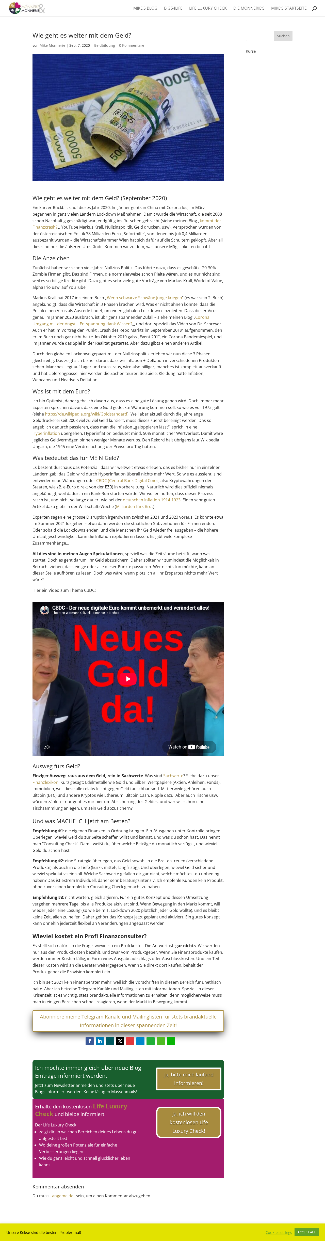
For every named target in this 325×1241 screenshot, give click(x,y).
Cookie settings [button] (279, 1232)
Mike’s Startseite (289, 8)
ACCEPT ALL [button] (307, 1232)
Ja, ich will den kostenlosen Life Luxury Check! (189, 1122)
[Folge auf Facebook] (90, 1041)
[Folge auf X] (120, 1041)
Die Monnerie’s (249, 8)
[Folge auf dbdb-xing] (110, 1041)
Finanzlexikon (45, 782)
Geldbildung (104, 45)
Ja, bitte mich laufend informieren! (189, 1079)
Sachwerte (173, 775)
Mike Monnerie (52, 45)
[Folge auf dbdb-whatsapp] (151, 1041)
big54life (173, 8)
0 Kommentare (131, 45)
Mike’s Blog (145, 8)
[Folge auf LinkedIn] (100, 1041)
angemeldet (63, 1196)
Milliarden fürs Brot (134, 506)
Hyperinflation (46, 433)
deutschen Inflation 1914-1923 (152, 500)
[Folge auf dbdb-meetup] (130, 1041)
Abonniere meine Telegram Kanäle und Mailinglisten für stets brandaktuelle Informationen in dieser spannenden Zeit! (128, 1021)
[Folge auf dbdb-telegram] (140, 1041)
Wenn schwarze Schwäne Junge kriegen (144, 297)
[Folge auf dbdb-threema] (161, 1041)
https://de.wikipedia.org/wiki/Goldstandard (86, 414)
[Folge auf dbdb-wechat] (171, 1041)
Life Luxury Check (208, 8)
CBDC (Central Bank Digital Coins (127, 480)
